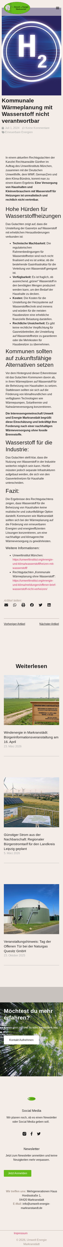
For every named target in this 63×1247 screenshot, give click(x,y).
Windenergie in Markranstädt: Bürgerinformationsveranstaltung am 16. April (31, 737)
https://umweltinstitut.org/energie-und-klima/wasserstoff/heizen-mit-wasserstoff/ (33, 563)
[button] (57, 8)
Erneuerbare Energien (19, 132)
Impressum (20, 1233)
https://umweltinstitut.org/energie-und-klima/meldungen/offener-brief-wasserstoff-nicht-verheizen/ (34, 585)
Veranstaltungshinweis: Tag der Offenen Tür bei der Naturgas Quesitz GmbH (27, 946)
